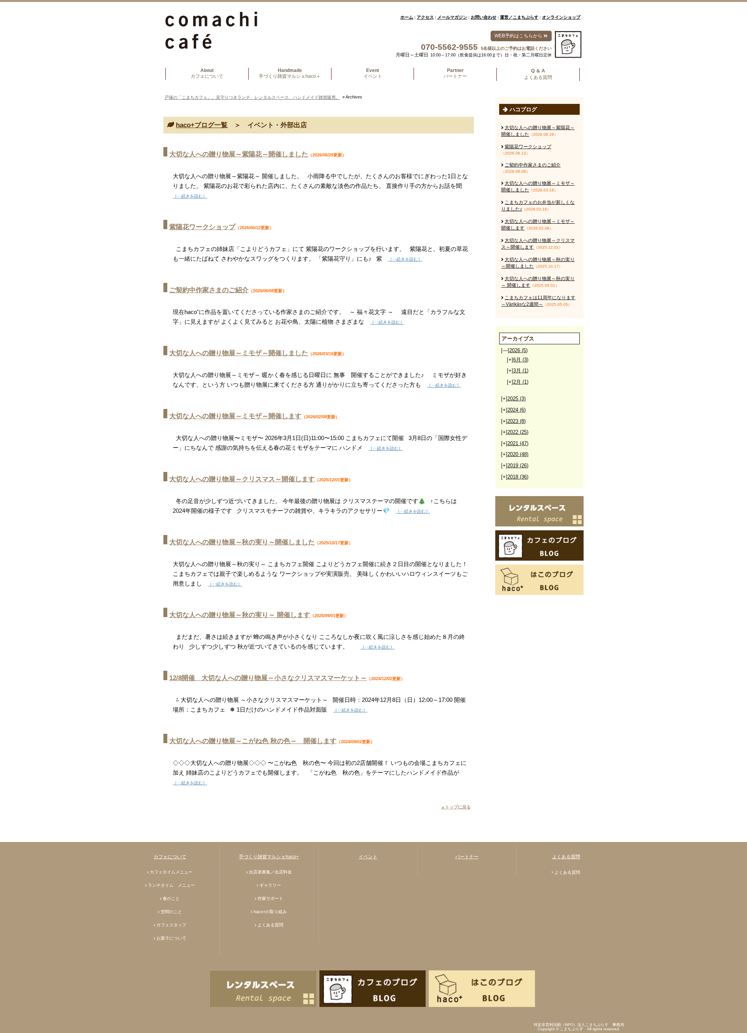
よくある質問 (270, 925)
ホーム (406, 17)
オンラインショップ (561, 17)
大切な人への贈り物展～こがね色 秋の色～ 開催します (253, 741)
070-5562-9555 (449, 46)
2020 (517, 454)
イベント (368, 856)
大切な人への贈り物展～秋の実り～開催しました (242, 542)
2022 (517, 432)
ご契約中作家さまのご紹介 (209, 290)
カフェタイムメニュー (171, 872)
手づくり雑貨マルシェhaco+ (269, 856)
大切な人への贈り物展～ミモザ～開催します (235, 416)
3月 (520, 371)
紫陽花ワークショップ (202, 227)
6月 (520, 360)
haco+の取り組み (270, 911)
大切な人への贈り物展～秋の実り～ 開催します (239, 615)
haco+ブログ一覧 (202, 125)
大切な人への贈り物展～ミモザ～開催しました (238, 353)
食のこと (171, 898)
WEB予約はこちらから (519, 36)
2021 (517, 443)
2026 (518, 350)
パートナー (467, 856)
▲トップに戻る (456, 807)
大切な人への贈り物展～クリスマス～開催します (242, 479)
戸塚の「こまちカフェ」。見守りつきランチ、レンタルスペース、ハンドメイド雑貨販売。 (252, 97)
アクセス (425, 17)
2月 (520, 382)
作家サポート (270, 898)
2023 (516, 421)
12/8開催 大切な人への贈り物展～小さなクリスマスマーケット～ (268, 678)
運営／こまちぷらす (519, 17)
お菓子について (171, 938)
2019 (517, 465)
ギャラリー (270, 885)
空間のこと (171, 911)
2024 (516, 410)
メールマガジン (452, 17)
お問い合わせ (483, 17)
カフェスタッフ (171, 925)
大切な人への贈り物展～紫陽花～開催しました (238, 154)
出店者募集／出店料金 (270, 872)
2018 (517, 477)
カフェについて (170, 856)
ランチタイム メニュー (171, 885)
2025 (516, 399)
